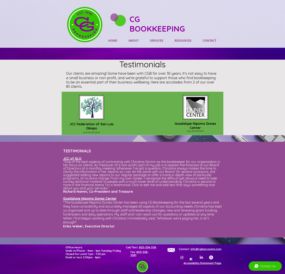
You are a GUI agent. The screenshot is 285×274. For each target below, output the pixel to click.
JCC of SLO (72, 158)
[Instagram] (182, 257)
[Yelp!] (211, 257)
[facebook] (192, 260)
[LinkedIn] (201, 257)
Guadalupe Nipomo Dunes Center (90, 198)
